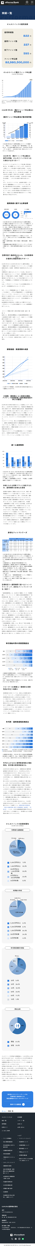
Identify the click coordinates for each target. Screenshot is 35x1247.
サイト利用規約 (7, 1138)
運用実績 (4, 1124)
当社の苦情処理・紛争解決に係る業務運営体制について (8, 1171)
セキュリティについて (9, 1162)
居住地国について (23, 1148)
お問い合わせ (21, 1127)
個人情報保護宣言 (7, 1141)
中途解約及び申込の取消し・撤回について (8, 1196)
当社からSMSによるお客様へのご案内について (26, 1159)
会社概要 (20, 1117)
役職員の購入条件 (7, 1188)
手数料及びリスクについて (9, 1158)
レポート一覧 (21, 1120)
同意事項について (23, 1141)
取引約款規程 (6, 1153)
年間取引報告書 (23, 1155)
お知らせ (20, 1124)
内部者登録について (24, 1145)
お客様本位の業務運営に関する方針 (9, 1177)
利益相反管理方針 (7, 1181)
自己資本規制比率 (7, 1185)
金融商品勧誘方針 (7, 1150)
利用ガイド (4, 1127)
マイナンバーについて (24, 1138)
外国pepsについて (23, 1152)
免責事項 (5, 1192)
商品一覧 (4, 1120)
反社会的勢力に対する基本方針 (9, 1146)
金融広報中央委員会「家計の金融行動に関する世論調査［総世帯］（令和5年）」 (17, 807)
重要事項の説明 (7, 1166)
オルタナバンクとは (7, 1117)
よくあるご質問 (6, 1130)
